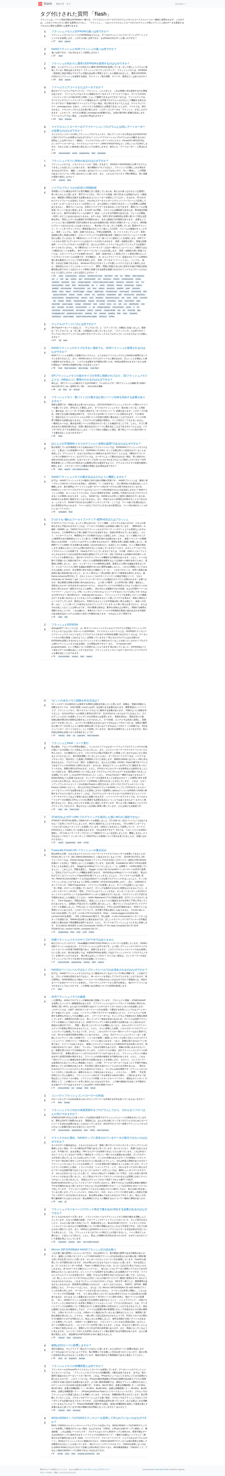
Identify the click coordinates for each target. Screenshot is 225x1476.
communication (71, 276)
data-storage (83, 368)
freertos (119, 285)
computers (133, 313)
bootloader (101, 153)
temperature (111, 295)
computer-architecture (86, 1454)
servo (109, 304)
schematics (111, 301)
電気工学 (60, 3)
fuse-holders (129, 301)
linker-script (74, 809)
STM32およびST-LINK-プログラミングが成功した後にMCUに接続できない (95, 816)
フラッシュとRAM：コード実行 (70, 743)
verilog (138, 279)
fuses (120, 301)
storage (67, 1102)
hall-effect (108, 276)
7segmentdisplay (80, 301)
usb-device (77, 1338)
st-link (86, 843)
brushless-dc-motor (95, 276)
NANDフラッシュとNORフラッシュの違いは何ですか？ (84, 49)
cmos (67, 1454)
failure (93, 1088)
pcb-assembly (66, 288)
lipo (119, 310)
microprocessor (127, 279)
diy (54, 301)
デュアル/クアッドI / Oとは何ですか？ (73, 324)
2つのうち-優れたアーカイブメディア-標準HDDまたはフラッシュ (90, 519)
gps (67, 279)
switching (100, 295)
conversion (56, 310)
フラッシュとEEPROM (64, 624)
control (87, 295)
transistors (65, 282)
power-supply (67, 304)
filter (145, 291)
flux (95, 313)
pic (53, 279)
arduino (73, 279)
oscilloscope (129, 285)
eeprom (67, 41)
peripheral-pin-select (74, 313)
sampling (111, 313)
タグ (68, 3)
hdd (116, 276)
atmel (67, 285)
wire (142, 304)
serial (61, 276)
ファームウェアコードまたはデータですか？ (77, 87)
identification (134, 304)
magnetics (72, 1358)
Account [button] (179, 3)
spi (94, 307)
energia (61, 301)
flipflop (127, 276)
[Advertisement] (94, 680)
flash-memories (70, 368)
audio (128, 288)
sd (70, 389)
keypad (91, 301)
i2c (138, 307)
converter (143, 298)
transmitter (56, 304)
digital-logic (99, 291)
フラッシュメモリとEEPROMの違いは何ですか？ (80, 31)
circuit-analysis (57, 298)
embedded (62, 512)
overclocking (136, 291)
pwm (91, 298)
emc (137, 282)
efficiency (103, 316)
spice (61, 291)
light (119, 295)
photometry (140, 295)
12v (93, 295)
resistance (120, 282)
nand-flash (95, 368)
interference (56, 316)
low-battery (80, 310)
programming (84, 153)
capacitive (81, 735)
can (99, 279)
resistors (98, 310)
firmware (68, 119)
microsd (76, 389)
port (53, 307)
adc (120, 304)
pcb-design (100, 301)
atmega (79, 1088)
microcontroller (64, 153)
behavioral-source (112, 298)
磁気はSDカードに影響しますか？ (71, 1345)
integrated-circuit (72, 298)
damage (82, 1358)
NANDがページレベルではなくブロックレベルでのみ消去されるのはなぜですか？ (99, 969)
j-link (85, 932)
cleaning (102, 313)
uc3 (125, 304)
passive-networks (60, 295)
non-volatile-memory (80, 469)
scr (121, 276)
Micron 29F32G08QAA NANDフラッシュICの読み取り (83, 1249)
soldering (88, 313)
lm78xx (111, 316)
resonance (107, 279)
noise (125, 313)
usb (123, 298)
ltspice (68, 291)
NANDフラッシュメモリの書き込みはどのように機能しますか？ (89, 476)
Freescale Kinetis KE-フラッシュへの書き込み (79, 850)
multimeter (87, 304)
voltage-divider (109, 310)
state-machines (138, 276)
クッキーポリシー (87, 1469)
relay (73, 282)
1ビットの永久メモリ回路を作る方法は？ (75, 700)
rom (98, 1454)
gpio (138, 310)
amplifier (120, 288)
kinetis (91, 932)
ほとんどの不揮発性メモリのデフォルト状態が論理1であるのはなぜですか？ (96, 443)
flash (60, 41)
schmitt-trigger (78, 291)
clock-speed (124, 291)
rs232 (135, 298)
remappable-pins (58, 313)
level (94, 288)
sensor (128, 307)
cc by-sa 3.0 (160, 1469)
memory (62, 180)
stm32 (74, 153)
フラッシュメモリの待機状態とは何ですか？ (77, 1366)
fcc (143, 282)
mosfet (79, 295)
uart (61, 279)
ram (66, 809)
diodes (54, 291)
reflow (92, 1130)
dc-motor (69, 307)
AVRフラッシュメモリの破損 (68, 996)
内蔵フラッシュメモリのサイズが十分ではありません (82, 939)
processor (76, 1410)
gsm (80, 279)
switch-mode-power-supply (103, 282)
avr (115, 304)
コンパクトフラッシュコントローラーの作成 (77, 1095)
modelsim (55, 282)
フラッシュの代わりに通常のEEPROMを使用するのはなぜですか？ (90, 63)
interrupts (110, 285)
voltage (89, 291)
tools (95, 304)
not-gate (60, 307)
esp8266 (55, 288)
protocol (82, 276)
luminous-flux (129, 295)
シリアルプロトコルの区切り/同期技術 (74, 187)
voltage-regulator (84, 282)
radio (138, 301)
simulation (99, 298)
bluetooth (129, 282)
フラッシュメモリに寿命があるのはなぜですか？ (80, 160)
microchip (131, 310)
